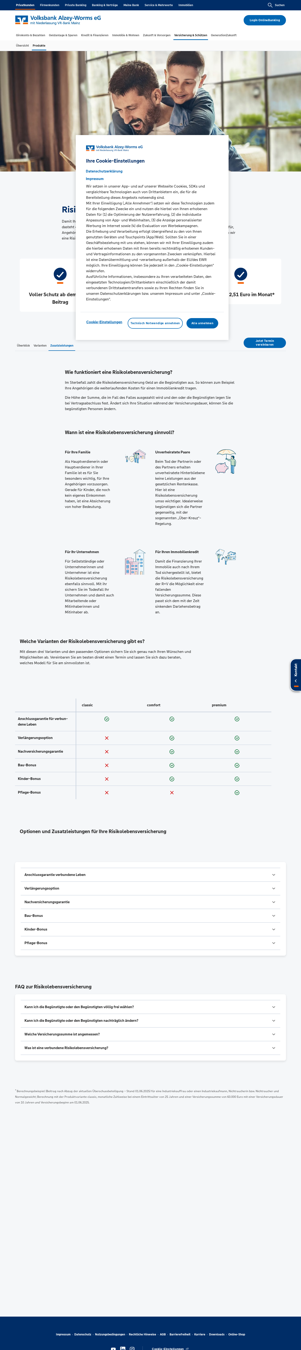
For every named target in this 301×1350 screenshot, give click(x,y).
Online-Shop (236, 1334)
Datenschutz (82, 1334)
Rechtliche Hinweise (142, 1334)
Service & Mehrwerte (159, 5)
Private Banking (75, 5)
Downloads (217, 1334)
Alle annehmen (202, 323)
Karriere (199, 1334)
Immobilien (185, 5)
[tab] (30, 35)
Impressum (63, 1334)
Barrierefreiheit (180, 1334)
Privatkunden (25, 5)
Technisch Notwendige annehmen (155, 323)
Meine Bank (131, 5)
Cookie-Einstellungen (104, 322)
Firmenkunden (49, 5)
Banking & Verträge (105, 5)
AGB (163, 1334)
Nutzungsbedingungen (110, 1334)
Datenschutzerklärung (104, 171)
